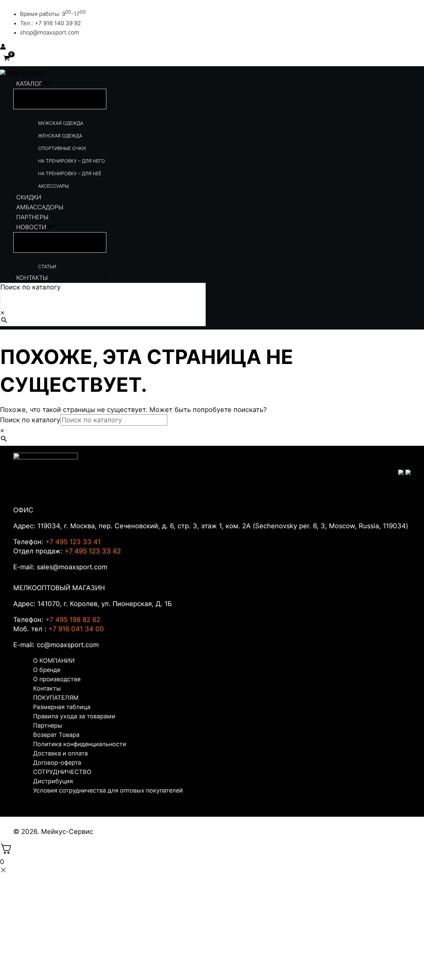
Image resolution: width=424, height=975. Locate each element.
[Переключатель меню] (59, 99)
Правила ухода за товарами (74, 716)
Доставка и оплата (60, 753)
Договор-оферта (57, 762)
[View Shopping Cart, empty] (6, 58)
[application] (46, 84)
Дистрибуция (53, 781)
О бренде (46, 669)
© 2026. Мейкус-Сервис (53, 832)
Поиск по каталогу (30, 287)
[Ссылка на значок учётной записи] (3, 47)
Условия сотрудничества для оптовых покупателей (108, 790)
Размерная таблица (61, 706)
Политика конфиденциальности (79, 744)
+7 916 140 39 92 (58, 23)
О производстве (56, 679)
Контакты (47, 688)
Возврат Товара (56, 734)
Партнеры (47, 725)
